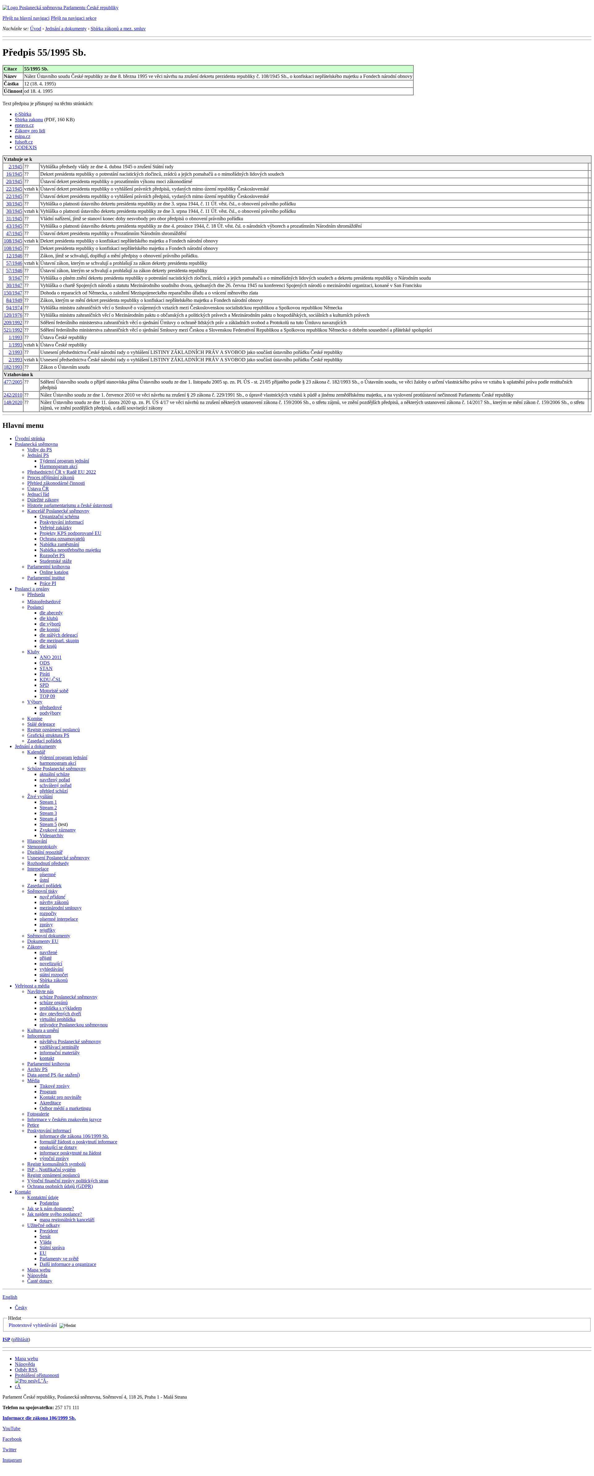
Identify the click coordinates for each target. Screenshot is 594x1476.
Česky (21, 1307)
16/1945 (14, 174)
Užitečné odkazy (43, 1225)
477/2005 (13, 382)
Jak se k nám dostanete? (50, 1208)
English (9, 1297)
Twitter (9, 1449)
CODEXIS (26, 147)
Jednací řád (38, 494)
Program (48, 1091)
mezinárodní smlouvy (61, 907)
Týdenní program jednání (64, 460)
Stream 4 (48, 818)
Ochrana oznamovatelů (62, 538)
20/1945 (14, 181)
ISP (6, 1339)
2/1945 (15, 166)
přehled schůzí (54, 791)
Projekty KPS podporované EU (70, 533)
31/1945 (14, 218)
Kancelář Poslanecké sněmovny (58, 511)
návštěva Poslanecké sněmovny (70, 1041)
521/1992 (13, 330)
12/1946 (14, 255)
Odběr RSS (26, 1369)
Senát (45, 1236)
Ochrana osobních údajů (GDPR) (60, 1186)
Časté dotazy (39, 1281)
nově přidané (52, 896)
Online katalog (54, 572)
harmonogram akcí (58, 763)
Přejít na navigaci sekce (74, 18)
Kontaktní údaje (42, 1197)
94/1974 (14, 307)
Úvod (35, 28)
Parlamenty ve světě (59, 1258)
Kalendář (36, 752)
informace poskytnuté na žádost (70, 1152)
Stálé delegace (41, 724)
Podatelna (49, 1203)
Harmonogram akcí (58, 466)
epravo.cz (24, 125)
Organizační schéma (59, 516)
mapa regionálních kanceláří (67, 1219)
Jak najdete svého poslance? (54, 1214)
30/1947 (14, 285)
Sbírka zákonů (54, 980)
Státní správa (52, 1247)
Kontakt (23, 1191)
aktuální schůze (55, 774)
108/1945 (13, 240)
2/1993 (15, 352)
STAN (46, 668)
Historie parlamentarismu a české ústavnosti (69, 505)
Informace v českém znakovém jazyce (64, 1119)
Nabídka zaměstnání (59, 544)
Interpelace (38, 868)
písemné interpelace (59, 919)
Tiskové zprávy (55, 1086)
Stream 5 (48, 824)
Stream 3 (48, 813)
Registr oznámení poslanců (53, 729)
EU (43, 1253)
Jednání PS (38, 455)
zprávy (46, 924)
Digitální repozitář (44, 852)
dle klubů (49, 618)
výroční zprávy (54, 1158)
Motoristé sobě (54, 690)
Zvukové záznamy (58, 830)
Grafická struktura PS (48, 735)
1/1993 (15, 337)
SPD (44, 685)
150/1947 (13, 292)
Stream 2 (48, 807)
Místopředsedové (44, 601)
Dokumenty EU (42, 941)
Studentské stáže (56, 561)
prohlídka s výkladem (61, 1008)
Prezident (49, 1230)
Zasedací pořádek (44, 740)
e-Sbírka (23, 114)
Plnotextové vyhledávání (33, 1325)
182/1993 (13, 367)
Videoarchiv (51, 835)
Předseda (36, 594)
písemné (48, 874)
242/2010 (13, 395)
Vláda (45, 1242)
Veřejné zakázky (56, 527)
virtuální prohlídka (57, 1019)
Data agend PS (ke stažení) (53, 1075)
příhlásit (20, 1339)
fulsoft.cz (24, 141)
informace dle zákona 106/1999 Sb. (74, 1136)
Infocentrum (39, 1036)
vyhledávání (51, 969)
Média (33, 1080)
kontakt (47, 1058)
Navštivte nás (40, 991)
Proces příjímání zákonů (50, 477)
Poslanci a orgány (32, 589)
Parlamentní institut (46, 577)
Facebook (12, 1439)
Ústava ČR (38, 488)
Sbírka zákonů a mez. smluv (118, 28)
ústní (44, 880)
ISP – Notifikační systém (51, 1169)
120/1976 (13, 315)
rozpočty (48, 913)
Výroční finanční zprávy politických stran (67, 1180)
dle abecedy (51, 612)
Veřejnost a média (32, 985)
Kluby (33, 651)
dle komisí (50, 629)
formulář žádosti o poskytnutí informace (78, 1141)
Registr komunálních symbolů (56, 1164)
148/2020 (13, 402)
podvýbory (50, 713)
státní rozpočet (54, 974)
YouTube (11, 1428)
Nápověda (37, 1275)
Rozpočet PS (52, 555)
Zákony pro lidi (30, 130)
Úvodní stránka (30, 438)
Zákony (34, 946)
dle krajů (48, 646)
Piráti (45, 674)
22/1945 (14, 188)
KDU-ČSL (51, 679)
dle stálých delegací (59, 635)
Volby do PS (39, 449)
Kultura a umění (43, 1030)
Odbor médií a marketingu (65, 1108)
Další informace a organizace (68, 1264)
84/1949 (14, 300)
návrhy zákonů (54, 902)
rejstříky (47, 930)
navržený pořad (55, 779)
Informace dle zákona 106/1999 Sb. (39, 1418)
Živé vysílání (40, 796)
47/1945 (14, 233)
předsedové (51, 707)
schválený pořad (55, 785)
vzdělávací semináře (59, 1047)
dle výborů (50, 623)
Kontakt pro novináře (60, 1097)
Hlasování (37, 841)
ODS (45, 662)
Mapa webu (38, 1269)
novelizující (51, 963)
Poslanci (35, 607)
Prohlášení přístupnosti (37, 1375)
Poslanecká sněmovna (36, 444)
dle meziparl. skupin (59, 640)
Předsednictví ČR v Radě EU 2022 (61, 472)
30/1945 (14, 203)
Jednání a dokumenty (66, 28)
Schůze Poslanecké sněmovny (56, 768)
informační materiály (60, 1052)
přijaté (46, 958)
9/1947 (15, 278)
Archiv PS (37, 1069)
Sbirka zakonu (29, 119)
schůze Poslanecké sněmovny (68, 997)
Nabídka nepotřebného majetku (70, 550)
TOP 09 (47, 696)
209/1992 (13, 322)
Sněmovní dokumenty (48, 935)
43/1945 (14, 226)
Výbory (34, 701)
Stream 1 (48, 802)
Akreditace (50, 1102)
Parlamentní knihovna (48, 566)
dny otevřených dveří (60, 1013)
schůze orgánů (54, 1002)
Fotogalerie (38, 1114)
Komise (34, 718)
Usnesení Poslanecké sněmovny (58, 857)
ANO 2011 (51, 657)
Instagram (12, 1460)
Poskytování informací (62, 522)
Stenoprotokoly (42, 846)
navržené (48, 952)
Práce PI (48, 583)
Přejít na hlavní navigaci (26, 18)
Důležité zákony (43, 499)
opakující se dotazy (58, 1147)
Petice (33, 1125)
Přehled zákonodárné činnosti (56, 483)
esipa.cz (22, 136)
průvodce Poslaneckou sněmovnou (74, 1024)
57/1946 (14, 263)
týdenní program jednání (63, 757)
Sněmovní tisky (42, 891)
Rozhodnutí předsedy (48, 863)
